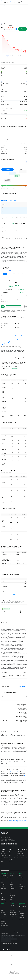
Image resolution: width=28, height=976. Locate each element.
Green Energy (21, 879)
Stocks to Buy (21, 922)
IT (10, 877)
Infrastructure (12, 888)
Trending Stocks (22, 920)
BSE (13, 943)
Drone (20, 884)
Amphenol (6, 230)
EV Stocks (21, 877)
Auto (11, 880)
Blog (9, 853)
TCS (2, 882)
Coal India (3, 899)
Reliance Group (4, 908)
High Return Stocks (13, 914)
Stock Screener (13, 919)
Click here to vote (22, 686)
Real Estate (12, 890)
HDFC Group (3, 914)
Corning (5, 217)
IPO (25, 2)
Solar (20, 882)
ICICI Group (3, 921)
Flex (5, 223)
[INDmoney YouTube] (9, 843)
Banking (11, 875)
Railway (11, 893)
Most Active (21, 911)
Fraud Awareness (12, 859)
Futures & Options (4, 857)
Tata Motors (3, 875)
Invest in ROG (14, 828)
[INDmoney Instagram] (11, 843)
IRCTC (2, 891)
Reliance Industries (4, 877)
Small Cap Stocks (13, 908)
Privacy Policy (19, 851)
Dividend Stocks (13, 912)
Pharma (11, 879)
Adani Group (3, 906)
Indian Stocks (15, 2)
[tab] (5, 869)
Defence (11, 884)
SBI (1, 880)
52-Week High (21, 913)
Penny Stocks (12, 910)
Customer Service (12, 857)
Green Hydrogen (22, 886)
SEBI (8, 943)
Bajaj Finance (3, 888)
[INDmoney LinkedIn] (4, 843)
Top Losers (21, 909)
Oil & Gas (11, 899)
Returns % (10, 200)
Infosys (2, 886)
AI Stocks (20, 875)
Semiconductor (22, 880)
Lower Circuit (21, 919)
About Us (10, 851)
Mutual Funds (22, 2)
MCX (16, 943)
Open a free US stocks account (11, 771)
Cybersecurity (21, 888)
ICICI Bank (3, 884)
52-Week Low (21, 915)
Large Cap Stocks (13, 905)
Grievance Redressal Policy (22, 857)
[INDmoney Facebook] (2, 843)
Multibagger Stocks (13, 916)
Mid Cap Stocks (13, 906)
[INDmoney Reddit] (13, 843)
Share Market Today (23, 906)
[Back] (2, 21)
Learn (10, 855)
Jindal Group (3, 923)
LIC (1, 895)
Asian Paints (3, 901)
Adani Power (3, 890)
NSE (11, 943)
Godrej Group (3, 919)
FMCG (11, 882)
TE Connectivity (7, 238)
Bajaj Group (3, 910)
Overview (4, 200)
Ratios (15, 200)
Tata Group (3, 905)
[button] (15, 29)
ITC (1, 893)
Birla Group (3, 912)
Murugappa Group (4, 925)
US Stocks (11, 2)
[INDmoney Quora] (15, 843)
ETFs (19, 2)
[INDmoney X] (6, 843)
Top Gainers (21, 908)
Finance (11, 897)
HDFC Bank (3, 879)
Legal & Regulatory (20, 855)
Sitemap (10, 861)
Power (11, 886)
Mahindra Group (4, 916)
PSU (11, 891)
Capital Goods (12, 895)
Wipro (2, 897)
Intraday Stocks (22, 924)
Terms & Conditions (20, 853)
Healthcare (12, 901)
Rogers (5, 210)
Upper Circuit (21, 917)
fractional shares (4, 805)
